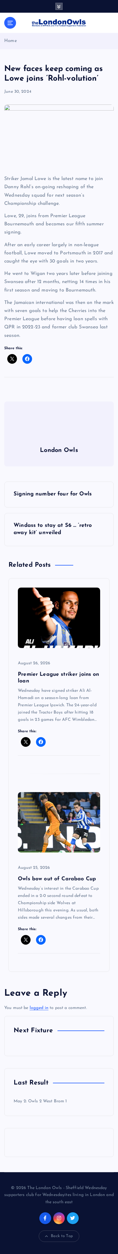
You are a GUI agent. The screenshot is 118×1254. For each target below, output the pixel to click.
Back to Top (62, 1236)
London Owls (59, 450)
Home (10, 41)
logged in (39, 1008)
